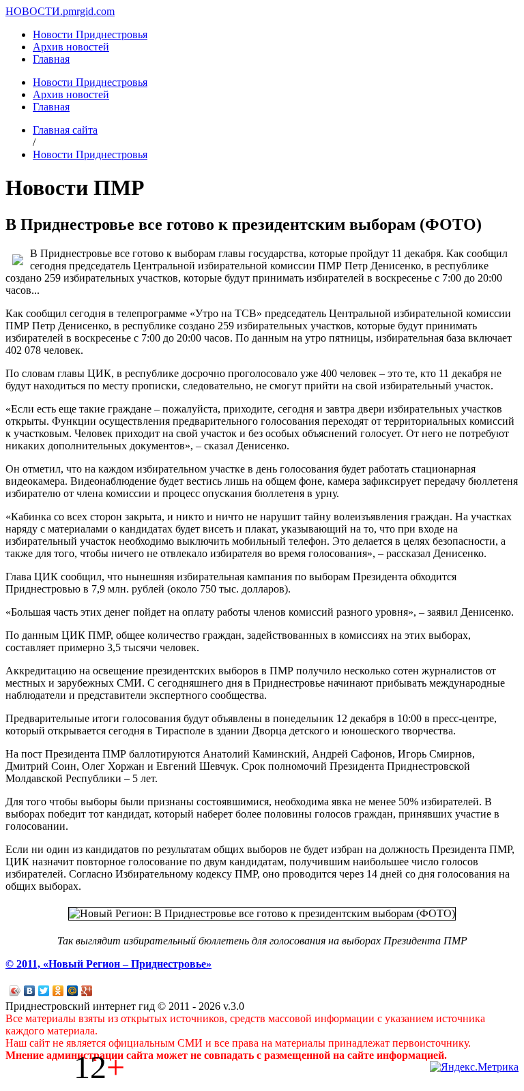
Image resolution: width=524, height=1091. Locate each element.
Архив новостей (71, 47)
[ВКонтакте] (30, 991)
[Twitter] (44, 991)
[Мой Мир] (73, 991)
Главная (51, 59)
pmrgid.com (89, 11)
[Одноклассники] (58, 991)
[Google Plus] (87, 991)
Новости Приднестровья (90, 34)
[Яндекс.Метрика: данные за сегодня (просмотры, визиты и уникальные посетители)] (474, 1067)
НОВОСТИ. (34, 11)
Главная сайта (65, 130)
